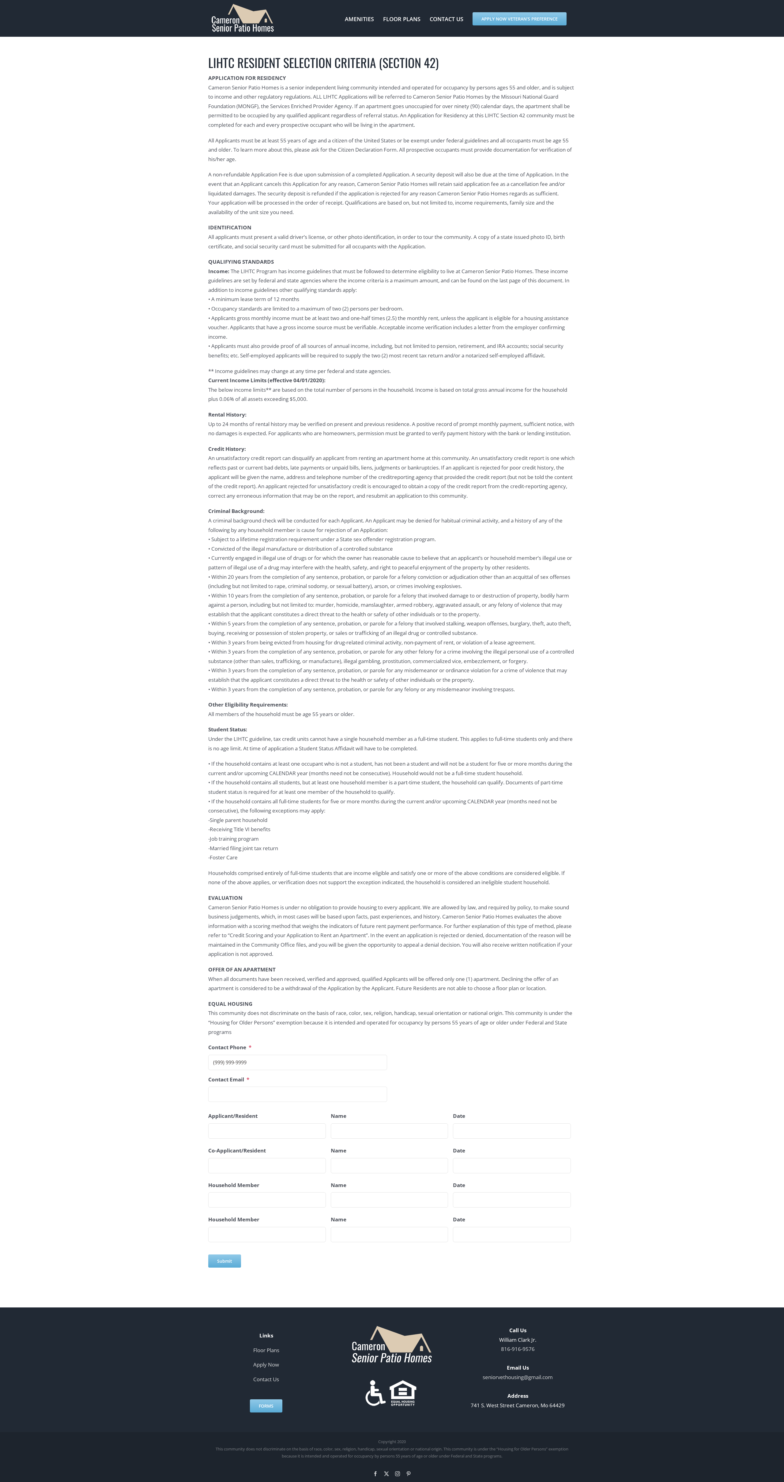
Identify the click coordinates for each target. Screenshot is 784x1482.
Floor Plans (266, 1349)
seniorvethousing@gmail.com (518, 1377)
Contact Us (266, 1379)
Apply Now (266, 1364)
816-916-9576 (518, 1348)
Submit (224, 1261)
